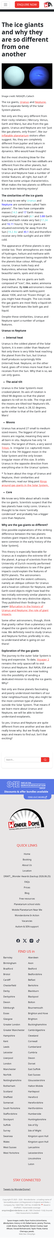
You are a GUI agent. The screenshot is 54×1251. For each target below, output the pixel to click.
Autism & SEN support (27, 926)
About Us (27, 865)
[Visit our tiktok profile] (38, 941)
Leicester (8, 1052)
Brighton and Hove (38, 1013)
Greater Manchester (14, 1030)
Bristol (6, 974)
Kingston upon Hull (38, 1136)
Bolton (31, 1002)
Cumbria (32, 1052)
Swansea (8, 1136)
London (7, 1063)
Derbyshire (9, 996)
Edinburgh (8, 1007)
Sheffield (7, 1097)
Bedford (32, 968)
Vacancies (27, 920)
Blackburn (33, 991)
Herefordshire (35, 1102)
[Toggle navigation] (5, 4)
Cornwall (32, 1041)
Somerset (8, 1102)
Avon (30, 963)
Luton (31, 1164)
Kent (5, 1041)
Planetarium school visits (27, 904)
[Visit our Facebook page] (18, 941)
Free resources (27, 898)
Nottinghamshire (12, 1080)
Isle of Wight (34, 1130)
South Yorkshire (11, 1108)
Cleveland (33, 1035)
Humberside (34, 1113)
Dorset (31, 1063)
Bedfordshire (35, 974)
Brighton (32, 1018)
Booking (27, 859)
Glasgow (7, 1018)
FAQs (27, 881)
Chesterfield (9, 985)
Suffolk (7, 1125)
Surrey (6, 1130)
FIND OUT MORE (36, 796)
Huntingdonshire (37, 1119)
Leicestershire (35, 1152)
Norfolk (7, 1074)
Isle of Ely (33, 1125)
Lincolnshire (34, 1158)
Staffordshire (10, 1113)
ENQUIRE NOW (27, 4)
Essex (6, 1013)
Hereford (33, 1097)
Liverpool (8, 1058)
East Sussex (34, 1074)
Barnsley (7, 957)
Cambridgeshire (36, 1030)
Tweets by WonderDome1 (16, 1189)
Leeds (6, 1046)
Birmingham (9, 963)
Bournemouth (35, 1007)
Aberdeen (33, 957)
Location (27, 870)
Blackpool (33, 996)
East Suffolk (34, 1069)
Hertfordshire (35, 1108)
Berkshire (33, 985)
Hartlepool (33, 1091)
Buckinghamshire (37, 1024)
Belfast (31, 979)
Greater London (11, 1024)
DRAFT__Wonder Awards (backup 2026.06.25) (27, 876)
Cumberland (34, 1046)
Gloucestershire (36, 1080)
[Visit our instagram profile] (31, 941)
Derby (6, 991)
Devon (6, 1002)
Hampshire (9, 1035)
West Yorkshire (11, 1152)
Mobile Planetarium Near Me (27, 909)
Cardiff (6, 979)
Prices (27, 887)
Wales (6, 1141)
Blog (27, 893)
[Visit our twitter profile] (25, 941)
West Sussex (9, 1147)
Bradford (8, 968)
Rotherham (9, 1085)
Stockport (8, 1119)
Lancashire (33, 1147)
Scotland (7, 1091)
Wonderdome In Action (27, 915)
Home (27, 853)
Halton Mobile (35, 1085)
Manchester (9, 1069)
